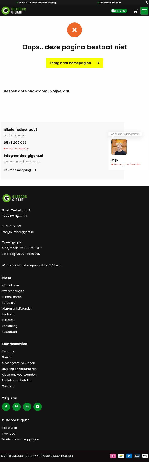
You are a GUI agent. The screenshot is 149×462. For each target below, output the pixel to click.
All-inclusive (10, 285)
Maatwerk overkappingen (20, 439)
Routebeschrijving (17, 170)
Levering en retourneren (19, 369)
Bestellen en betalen (16, 380)
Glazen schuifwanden (17, 308)
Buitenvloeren (12, 297)
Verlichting (9, 326)
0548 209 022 (15, 142)
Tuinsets (8, 320)
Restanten (9, 332)
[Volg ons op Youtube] (37, 407)
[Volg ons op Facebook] (6, 407)
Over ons (8, 351)
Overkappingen (13, 291)
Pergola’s (8, 303)
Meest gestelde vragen (18, 363)
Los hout (8, 314)
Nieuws (7, 357)
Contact (8, 386)
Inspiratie (8, 434)
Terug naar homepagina (70, 63)
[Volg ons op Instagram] (27, 407)
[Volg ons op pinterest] (16, 407)
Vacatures (9, 428)
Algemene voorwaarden (19, 375)
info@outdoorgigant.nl (23, 155)
